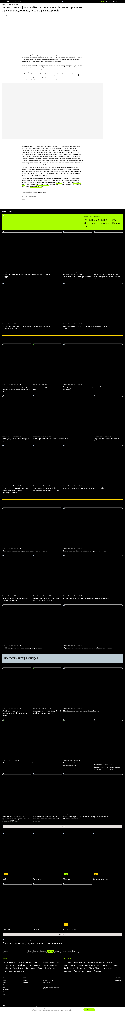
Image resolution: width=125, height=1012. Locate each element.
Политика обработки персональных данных (51, 988)
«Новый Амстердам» (42, 184)
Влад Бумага (18, 968)
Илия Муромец (69, 965)
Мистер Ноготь (95, 968)
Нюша (40, 968)
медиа (69, 951)
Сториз (15, 1)
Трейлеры (38, 203)
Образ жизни (6, 989)
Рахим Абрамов (9, 962)
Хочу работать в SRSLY (48, 980)
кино (30, 951)
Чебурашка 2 (81, 968)
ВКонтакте (118, 980)
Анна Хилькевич (9, 965)
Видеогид (115, 1)
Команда (45, 977)
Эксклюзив (25, 982)
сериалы (36, 951)
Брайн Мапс (30, 968)
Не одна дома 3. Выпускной (88, 965)
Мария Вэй (54, 962)
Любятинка (22, 965)
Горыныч (97, 971)
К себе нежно (69, 968)
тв (74, 951)
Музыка (4, 991)
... (77, 951)
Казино (115, 965)
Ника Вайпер (50, 968)
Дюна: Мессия (79, 962)
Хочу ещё (62, 826)
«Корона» (59, 182)
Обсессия (67, 962)
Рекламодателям (46, 982)
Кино (31, 203)
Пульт (20, 1)
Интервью (5, 984)
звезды (57, 951)
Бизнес (4, 994)
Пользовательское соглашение (49, 984)
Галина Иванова (9, 15)
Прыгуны (105, 965)
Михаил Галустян (41, 962)
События (108, 1)
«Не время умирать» (36, 186)
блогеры (50, 951)
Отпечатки (108, 968)
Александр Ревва (50, 965)
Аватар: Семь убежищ (82, 971)
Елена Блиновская (24, 962)
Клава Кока (7, 971)
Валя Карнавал (35, 965)
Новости (8, 1)
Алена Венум (19, 971)
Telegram (118, 977)
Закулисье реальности (95, 962)
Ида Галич (7, 968)
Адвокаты (67, 971)
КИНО (102, 1)
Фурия (109, 962)
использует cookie (50, 1009)
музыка (43, 951)
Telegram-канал (42, 192)
